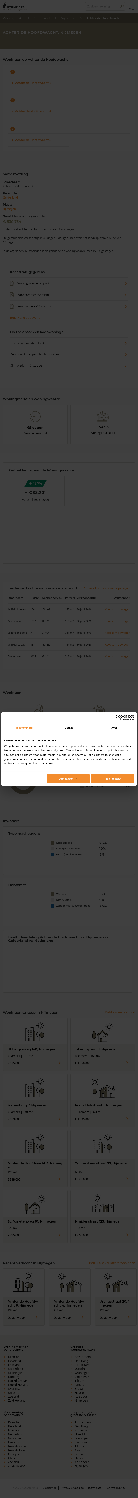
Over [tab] (114, 727)
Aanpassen (66, 778)
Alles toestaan (112, 778)
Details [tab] (69, 727)
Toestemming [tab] (24, 727)
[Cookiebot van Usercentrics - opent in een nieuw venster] (118, 717)
